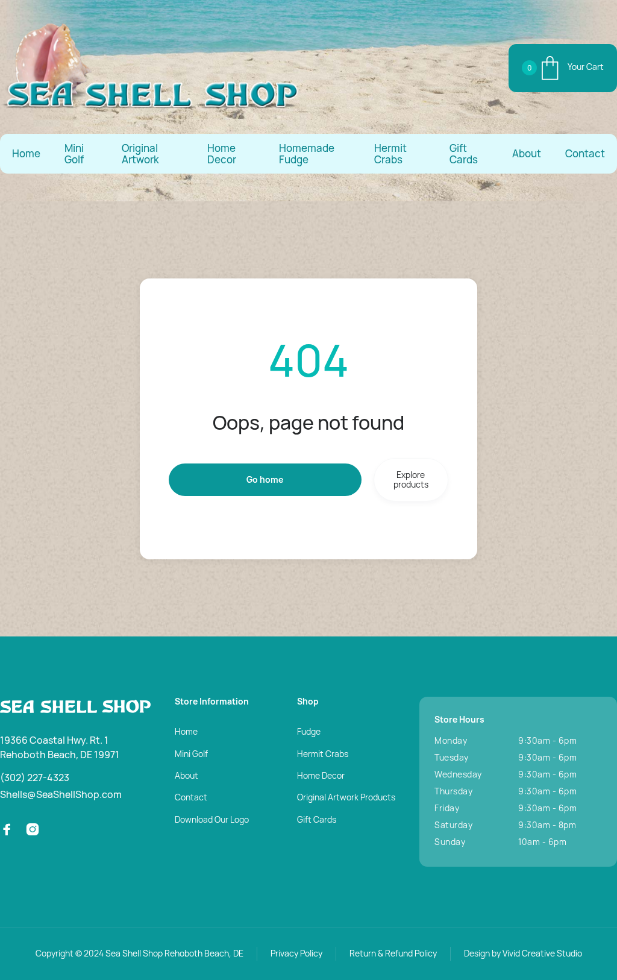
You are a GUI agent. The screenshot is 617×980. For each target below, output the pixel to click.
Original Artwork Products (346, 797)
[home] (150, 68)
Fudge (309, 731)
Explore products (410, 479)
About (526, 153)
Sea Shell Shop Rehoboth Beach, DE (174, 953)
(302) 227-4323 (34, 777)
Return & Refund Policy (393, 953)
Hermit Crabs (390, 154)
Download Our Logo (212, 819)
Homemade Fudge (306, 154)
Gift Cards (463, 154)
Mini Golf (74, 154)
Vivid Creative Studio (542, 953)
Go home (264, 479)
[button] (563, 68)
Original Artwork (140, 154)
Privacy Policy (296, 953)
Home (26, 153)
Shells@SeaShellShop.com (61, 794)
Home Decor (221, 154)
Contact (585, 153)
